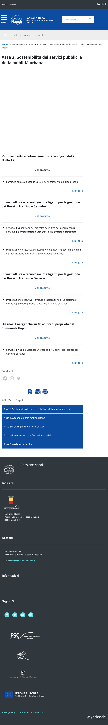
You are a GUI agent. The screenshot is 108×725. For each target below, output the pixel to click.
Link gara (77, 191)
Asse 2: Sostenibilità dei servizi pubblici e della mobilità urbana (37, 409)
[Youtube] (22, 615)
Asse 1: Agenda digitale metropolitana (24, 418)
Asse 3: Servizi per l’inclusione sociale (24, 426)
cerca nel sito (70, 19)
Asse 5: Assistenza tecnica (18, 444)
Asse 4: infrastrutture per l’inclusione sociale (28, 435)
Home (5, 44)
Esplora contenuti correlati (28, 35)
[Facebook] (6, 615)
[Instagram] (30, 615)
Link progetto (42, 216)
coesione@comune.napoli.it (22, 560)
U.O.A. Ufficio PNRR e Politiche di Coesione (39, 21)
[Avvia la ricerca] (90, 19)
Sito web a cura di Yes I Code (32, 712)
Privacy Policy (8, 712)
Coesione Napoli (36, 17)
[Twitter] (14, 615)
